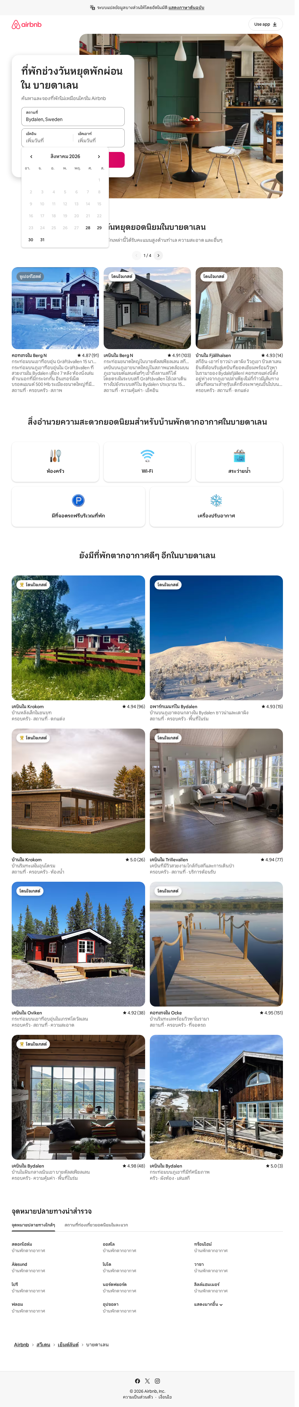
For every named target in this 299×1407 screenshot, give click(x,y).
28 (88, 227)
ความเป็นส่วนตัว (138, 1397)
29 (99, 227)
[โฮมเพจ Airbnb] (26, 24)
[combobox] (73, 119)
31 (42, 239)
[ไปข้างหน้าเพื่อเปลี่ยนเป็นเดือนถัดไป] (98, 156)
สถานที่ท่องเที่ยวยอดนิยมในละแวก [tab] (96, 1225)
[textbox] (47, 140)
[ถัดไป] (158, 255)
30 (30, 239)
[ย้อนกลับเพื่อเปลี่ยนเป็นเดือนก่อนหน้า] (31, 156)
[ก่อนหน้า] (136, 255)
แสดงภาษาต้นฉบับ (186, 7)
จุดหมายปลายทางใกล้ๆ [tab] (33, 1225)
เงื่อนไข (165, 1397)
